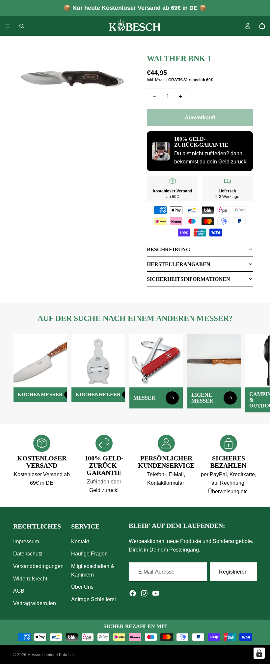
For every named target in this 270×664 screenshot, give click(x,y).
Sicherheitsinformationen (188, 279)
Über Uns (82, 587)
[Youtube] (156, 593)
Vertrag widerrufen (34, 603)
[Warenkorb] (262, 26)
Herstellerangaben (178, 264)
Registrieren (233, 571)
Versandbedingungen (38, 566)
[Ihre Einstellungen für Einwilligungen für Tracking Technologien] (259, 653)
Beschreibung (168, 249)
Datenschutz (27, 553)
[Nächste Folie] (249, 373)
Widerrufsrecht (30, 578)
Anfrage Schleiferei (93, 599)
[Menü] (7, 26)
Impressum (26, 541)
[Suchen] (21, 26)
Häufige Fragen (89, 553)
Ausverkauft (200, 117)
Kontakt (80, 541)
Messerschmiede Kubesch (51, 654)
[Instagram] (144, 593)
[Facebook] (133, 593)
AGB (18, 591)
